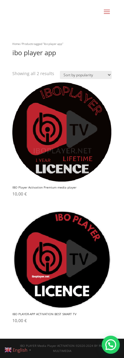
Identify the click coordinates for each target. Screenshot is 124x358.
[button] (111, 345)
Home (16, 44)
